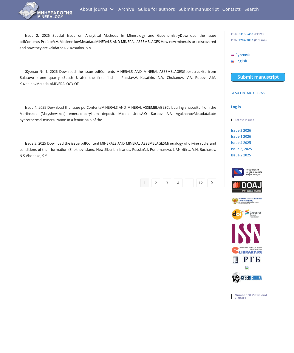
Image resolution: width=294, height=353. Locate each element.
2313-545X (246, 34)
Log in (236, 106)
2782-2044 (245, 40)
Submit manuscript (258, 77)
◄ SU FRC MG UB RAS (248, 93)
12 (200, 182)
